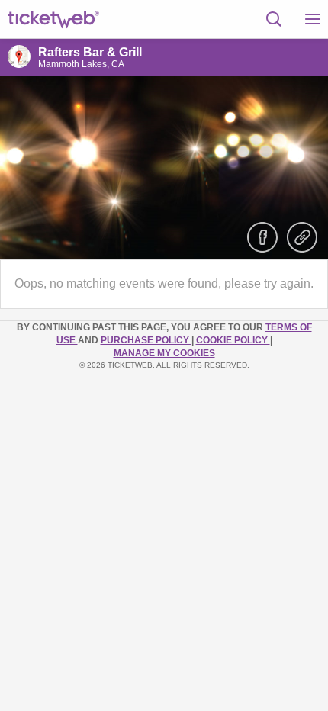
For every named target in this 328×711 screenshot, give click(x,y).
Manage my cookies (164, 353)
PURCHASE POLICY (146, 340)
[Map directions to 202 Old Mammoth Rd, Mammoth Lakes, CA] (19, 56)
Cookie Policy (233, 340)
